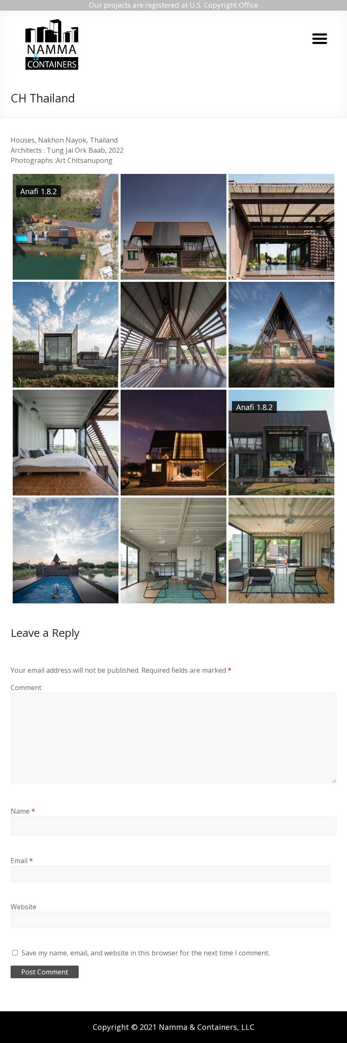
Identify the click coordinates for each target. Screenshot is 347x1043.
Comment (26, 687)
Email (22, 860)
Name (23, 811)
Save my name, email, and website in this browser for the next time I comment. (146, 953)
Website (23, 906)
